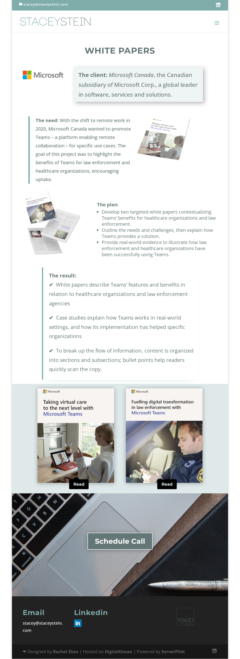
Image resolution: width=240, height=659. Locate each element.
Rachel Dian (65, 651)
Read (78, 484)
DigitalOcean (118, 651)
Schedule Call (120, 541)
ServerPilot (173, 651)
